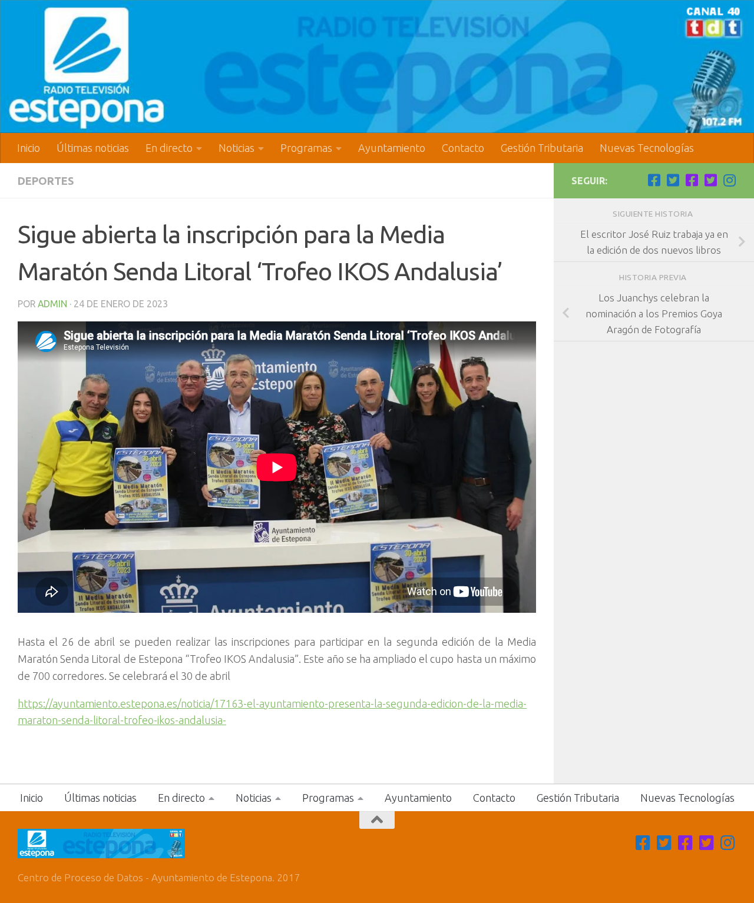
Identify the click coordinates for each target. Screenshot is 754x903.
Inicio (28, 148)
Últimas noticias (93, 148)
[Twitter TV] (673, 180)
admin (52, 303)
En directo (169, 148)
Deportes (46, 181)
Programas (306, 148)
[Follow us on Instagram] (729, 180)
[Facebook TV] (654, 180)
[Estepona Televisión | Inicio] (377, 66)
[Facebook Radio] (691, 180)
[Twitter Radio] (710, 180)
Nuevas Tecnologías (647, 148)
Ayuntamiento (391, 148)
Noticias (236, 148)
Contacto (463, 148)
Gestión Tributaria (542, 148)
